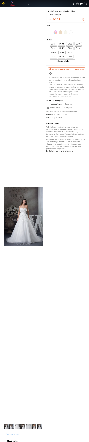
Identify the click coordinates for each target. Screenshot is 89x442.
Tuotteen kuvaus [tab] (12, 434)
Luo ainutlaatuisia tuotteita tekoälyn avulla (68, 69)
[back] (3, 4)
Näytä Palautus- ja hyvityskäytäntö (59, 151)
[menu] (73, 3)
